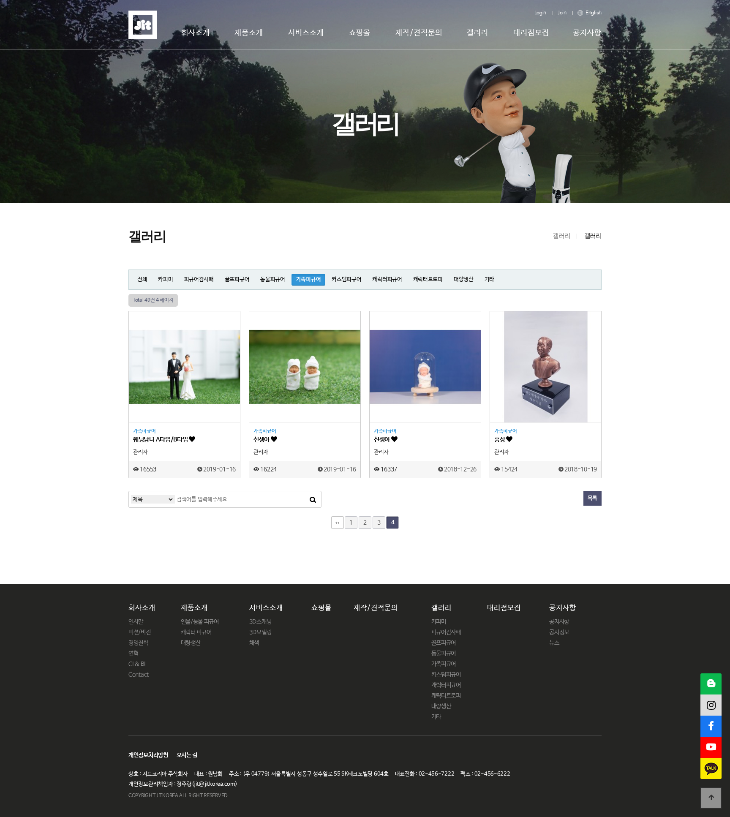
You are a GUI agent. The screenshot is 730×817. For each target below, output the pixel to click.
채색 (254, 643)
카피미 (165, 279)
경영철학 (138, 643)
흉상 (500, 439)
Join (562, 13)
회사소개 (195, 33)
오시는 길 (187, 755)
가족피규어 (308, 279)
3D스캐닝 (260, 621)
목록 (592, 498)
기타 (489, 279)
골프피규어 (237, 279)
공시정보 (559, 632)
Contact (138, 674)
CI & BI (136, 664)
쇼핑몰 (359, 33)
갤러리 (477, 33)
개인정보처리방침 (148, 755)
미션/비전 (139, 632)
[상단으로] (711, 798)
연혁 (133, 653)
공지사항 (587, 33)
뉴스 (554, 643)
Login (540, 13)
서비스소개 (306, 33)
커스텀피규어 (346, 279)
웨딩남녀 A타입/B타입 (161, 439)
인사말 (135, 621)
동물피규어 (272, 279)
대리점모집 (531, 33)
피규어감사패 (199, 279)
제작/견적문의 (418, 33)
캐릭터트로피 (428, 279)
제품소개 (248, 33)
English (593, 13)
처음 (337, 522)
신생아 (262, 439)
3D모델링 (260, 632)
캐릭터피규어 (387, 279)
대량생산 (464, 279)
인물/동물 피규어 (200, 621)
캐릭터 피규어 (196, 632)
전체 (142, 279)
